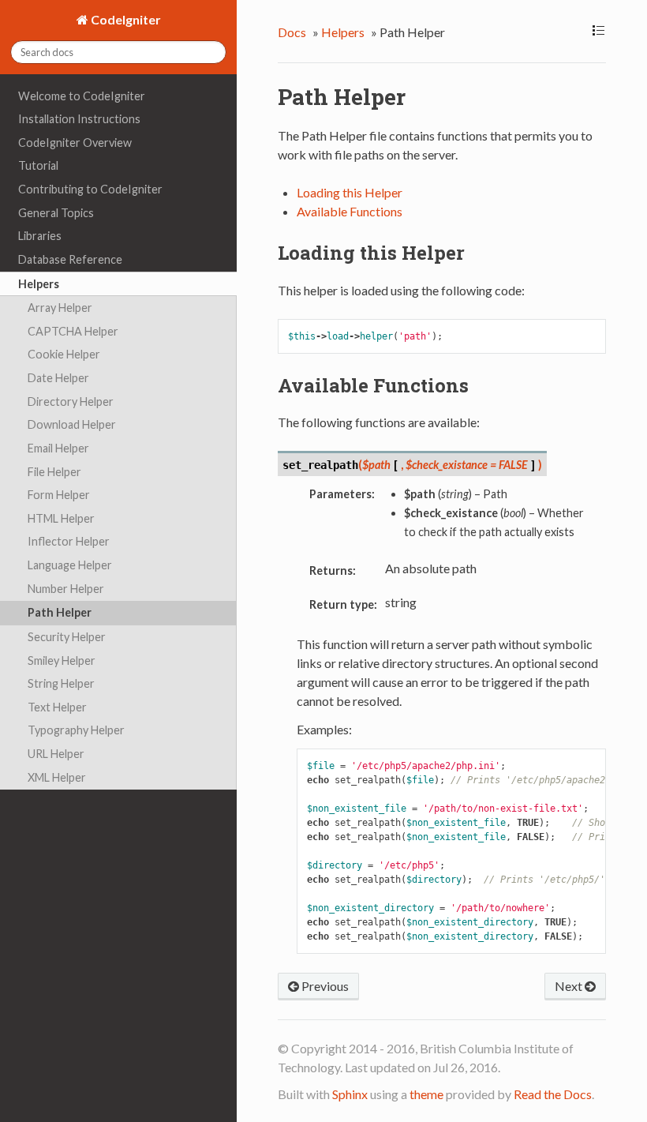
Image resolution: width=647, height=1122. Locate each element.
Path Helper (60, 612)
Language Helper (70, 565)
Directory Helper (71, 401)
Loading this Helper (349, 192)
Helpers (38, 284)
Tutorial (38, 165)
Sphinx (350, 1093)
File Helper (54, 471)
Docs (292, 31)
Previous (324, 985)
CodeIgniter (124, 19)
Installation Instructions (79, 119)
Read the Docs (553, 1093)
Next (570, 985)
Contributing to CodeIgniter (90, 189)
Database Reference (70, 259)
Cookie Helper (64, 354)
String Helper (61, 683)
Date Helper (58, 378)
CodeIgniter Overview (75, 142)
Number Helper (66, 588)
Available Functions (349, 211)
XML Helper (57, 777)
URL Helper (56, 753)
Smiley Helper (61, 660)
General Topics (56, 213)
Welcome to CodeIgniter (81, 96)
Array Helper (60, 307)
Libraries (40, 235)
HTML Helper (61, 518)
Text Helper (57, 707)
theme (426, 1093)
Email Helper (58, 448)
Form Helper (59, 494)
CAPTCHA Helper (73, 331)
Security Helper (67, 637)
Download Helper (72, 424)
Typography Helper (76, 730)
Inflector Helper (69, 541)
